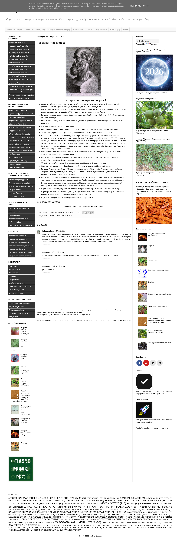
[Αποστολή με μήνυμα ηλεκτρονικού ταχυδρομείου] (83, 212)
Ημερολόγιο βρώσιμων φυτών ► (21, 114)
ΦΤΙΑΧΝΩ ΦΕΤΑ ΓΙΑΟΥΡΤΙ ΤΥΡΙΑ (82, 527)
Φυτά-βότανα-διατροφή (35, 30)
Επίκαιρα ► (13, 266)
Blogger (98, 536)
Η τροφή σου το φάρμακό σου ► (21, 137)
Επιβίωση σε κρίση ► (17, 283)
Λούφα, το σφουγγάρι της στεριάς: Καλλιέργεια (157, 331)
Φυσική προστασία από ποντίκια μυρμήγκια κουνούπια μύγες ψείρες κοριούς (20, 396)
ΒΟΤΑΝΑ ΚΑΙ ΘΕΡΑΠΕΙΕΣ (117, 500)
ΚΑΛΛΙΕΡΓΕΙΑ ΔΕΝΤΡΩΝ (47, 512)
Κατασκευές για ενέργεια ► (19, 242)
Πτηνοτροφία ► (15, 212)
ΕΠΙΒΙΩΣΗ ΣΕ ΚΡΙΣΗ (23, 507)
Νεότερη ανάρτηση (44, 320)
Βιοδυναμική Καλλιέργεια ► (19, 49)
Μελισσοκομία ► (15, 222)
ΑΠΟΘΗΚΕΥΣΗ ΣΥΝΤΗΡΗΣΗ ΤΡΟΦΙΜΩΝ (61, 498)
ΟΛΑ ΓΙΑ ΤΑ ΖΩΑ (66, 519)
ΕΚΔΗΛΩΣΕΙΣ (110, 503)
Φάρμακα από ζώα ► (17, 131)
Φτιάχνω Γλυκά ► (16, 193)
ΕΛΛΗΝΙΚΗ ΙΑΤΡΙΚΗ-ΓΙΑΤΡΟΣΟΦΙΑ (59, 216)
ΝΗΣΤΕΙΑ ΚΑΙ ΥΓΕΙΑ (152, 517)
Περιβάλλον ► (14, 279)
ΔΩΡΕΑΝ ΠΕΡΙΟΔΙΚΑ (71, 504)
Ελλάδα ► (13, 276)
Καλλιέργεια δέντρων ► (18, 76)
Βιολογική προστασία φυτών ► (21, 86)
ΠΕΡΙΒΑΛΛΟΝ (139, 519)
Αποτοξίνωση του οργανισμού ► (21, 151)
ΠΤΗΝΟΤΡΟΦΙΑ (18, 522)
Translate (153, 44)
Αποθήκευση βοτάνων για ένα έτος (152, 182)
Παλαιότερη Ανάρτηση (122, 320)
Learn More (135, 6)
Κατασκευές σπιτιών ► (17, 236)
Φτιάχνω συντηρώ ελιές (23, 357)
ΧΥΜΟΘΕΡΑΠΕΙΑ (36, 530)
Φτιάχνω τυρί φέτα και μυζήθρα (25, 421)
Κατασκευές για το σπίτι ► (19, 239)
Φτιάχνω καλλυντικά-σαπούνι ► (21, 256)
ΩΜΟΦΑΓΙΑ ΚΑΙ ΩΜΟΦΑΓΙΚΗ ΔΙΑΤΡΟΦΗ (63, 530)
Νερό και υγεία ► (15, 154)
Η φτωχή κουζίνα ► (16, 196)
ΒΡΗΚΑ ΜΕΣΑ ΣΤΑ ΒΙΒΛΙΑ (148, 500)
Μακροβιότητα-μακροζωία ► (20, 147)
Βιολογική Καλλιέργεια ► (18, 83)
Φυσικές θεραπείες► (17, 167)
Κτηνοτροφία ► (15, 215)
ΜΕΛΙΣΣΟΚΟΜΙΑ (117, 517)
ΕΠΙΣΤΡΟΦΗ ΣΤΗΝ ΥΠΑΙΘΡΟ (69, 507)
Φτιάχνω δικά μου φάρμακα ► (20, 127)
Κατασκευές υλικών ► (17, 249)
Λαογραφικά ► (14, 317)
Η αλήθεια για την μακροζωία (91, 206)
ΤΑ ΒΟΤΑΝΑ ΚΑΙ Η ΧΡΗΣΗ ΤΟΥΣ (75, 522)
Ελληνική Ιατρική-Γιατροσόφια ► (21, 134)
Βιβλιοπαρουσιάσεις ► (17, 310)
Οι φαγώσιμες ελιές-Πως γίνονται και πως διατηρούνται (25, 410)
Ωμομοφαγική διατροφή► (18, 161)
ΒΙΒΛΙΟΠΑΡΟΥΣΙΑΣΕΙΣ (130, 498)
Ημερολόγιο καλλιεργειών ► (19, 46)
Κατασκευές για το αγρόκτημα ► (21, 246)
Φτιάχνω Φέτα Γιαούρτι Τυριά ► (21, 186)
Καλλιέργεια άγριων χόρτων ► (20, 66)
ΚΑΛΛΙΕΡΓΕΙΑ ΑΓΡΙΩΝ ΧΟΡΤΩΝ (155, 510)
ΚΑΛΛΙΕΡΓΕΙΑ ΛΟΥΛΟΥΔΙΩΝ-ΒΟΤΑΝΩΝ (142, 512)
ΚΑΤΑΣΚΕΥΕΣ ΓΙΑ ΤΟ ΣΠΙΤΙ (157, 515)
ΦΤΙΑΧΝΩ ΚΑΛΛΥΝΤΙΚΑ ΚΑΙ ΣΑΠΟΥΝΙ (153, 525)
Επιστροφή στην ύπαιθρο (157, 306)
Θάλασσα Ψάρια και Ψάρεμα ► (21, 225)
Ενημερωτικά (101, 30)
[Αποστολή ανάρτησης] (79, 212)
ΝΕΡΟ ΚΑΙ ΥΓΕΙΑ (134, 517)
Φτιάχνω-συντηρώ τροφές (59, 30)
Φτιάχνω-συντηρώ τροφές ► (20, 183)
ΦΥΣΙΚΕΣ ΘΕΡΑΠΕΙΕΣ (157, 527)
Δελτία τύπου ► (15, 273)
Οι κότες (23, 443)
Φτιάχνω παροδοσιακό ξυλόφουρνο (25, 433)
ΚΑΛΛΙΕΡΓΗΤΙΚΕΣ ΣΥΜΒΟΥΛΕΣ (36, 514)
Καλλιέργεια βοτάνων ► (18, 69)
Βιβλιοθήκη (115, 30)
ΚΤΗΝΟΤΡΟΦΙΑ (58, 517)
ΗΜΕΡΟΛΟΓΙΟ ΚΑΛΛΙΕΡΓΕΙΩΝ (89, 509)
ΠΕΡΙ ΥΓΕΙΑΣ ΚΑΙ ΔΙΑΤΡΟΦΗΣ (113, 519)
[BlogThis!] (86, 212)
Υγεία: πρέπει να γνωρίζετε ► (20, 144)
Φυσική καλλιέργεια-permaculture (21, 95)
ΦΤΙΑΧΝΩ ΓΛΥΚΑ (126, 525)
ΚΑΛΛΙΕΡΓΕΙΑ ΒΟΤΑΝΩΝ (20, 512)
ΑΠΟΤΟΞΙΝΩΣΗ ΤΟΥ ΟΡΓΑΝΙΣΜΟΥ (101, 498)
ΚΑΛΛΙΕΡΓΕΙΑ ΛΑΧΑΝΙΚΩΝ (109, 512)
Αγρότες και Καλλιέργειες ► (19, 98)
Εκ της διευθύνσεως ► (17, 293)
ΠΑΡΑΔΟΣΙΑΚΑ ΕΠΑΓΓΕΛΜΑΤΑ (84, 519)
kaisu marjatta (48, 231)
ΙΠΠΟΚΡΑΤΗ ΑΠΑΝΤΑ (51, 202)
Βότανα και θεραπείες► (18, 124)
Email (125, 30)
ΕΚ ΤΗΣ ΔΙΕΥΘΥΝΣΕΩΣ (90, 504)
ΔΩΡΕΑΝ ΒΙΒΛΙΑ (51, 503)
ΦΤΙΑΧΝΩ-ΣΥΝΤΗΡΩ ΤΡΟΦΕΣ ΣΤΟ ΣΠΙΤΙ (122, 527)
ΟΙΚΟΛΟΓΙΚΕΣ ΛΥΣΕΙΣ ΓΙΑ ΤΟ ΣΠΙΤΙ (39, 519)
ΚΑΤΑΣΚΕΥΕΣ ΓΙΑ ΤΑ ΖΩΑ (93, 515)
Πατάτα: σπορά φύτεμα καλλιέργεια (24, 382)
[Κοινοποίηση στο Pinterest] (93, 212)
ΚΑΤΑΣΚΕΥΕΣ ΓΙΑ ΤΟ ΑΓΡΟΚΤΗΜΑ (124, 514)
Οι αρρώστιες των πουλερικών (159, 294)
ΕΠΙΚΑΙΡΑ (45, 506)
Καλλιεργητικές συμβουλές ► (20, 79)
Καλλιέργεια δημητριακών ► (19, 56)
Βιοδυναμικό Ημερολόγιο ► (19, 53)
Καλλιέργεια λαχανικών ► (18, 63)
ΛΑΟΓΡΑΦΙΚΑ (74, 517)
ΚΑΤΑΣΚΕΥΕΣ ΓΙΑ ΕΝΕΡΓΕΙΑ (67, 515)
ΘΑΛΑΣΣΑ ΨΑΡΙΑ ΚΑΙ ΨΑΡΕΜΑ (124, 510)
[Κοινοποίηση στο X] (88, 212)
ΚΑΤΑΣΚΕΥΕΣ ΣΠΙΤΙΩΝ (17, 517)
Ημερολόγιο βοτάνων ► (18, 117)
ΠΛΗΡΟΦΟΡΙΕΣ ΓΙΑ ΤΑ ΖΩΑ (161, 519)
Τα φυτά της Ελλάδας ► (18, 110)
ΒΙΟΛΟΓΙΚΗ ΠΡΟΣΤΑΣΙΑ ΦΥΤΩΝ (83, 500)
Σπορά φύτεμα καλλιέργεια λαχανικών (24, 370)
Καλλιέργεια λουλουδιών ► (19, 73)
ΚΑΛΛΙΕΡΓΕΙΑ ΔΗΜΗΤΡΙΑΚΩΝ (78, 512)
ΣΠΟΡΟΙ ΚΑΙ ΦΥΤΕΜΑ (39, 522)
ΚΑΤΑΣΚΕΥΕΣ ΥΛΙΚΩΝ (39, 517)
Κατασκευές (78, 30)
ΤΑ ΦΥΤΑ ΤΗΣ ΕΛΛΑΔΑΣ (147, 522)
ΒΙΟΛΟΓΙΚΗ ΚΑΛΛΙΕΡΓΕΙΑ (53, 501)
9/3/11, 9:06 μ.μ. (61, 231)
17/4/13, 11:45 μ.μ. (59, 266)
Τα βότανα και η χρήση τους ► (20, 120)
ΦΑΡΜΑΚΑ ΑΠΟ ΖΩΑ (71, 525)
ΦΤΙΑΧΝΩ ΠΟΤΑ (16, 527)
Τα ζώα (89, 30)
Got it (146, 6)
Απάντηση (46, 245)
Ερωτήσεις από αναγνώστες (158, 270)
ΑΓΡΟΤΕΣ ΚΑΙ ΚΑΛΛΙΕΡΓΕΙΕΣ (22, 498)
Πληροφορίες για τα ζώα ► (19, 208)
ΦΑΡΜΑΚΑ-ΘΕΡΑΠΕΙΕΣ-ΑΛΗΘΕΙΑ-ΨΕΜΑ (100, 525)
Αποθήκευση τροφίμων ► (19, 180)
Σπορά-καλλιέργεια (14, 30)
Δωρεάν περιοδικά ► (17, 307)
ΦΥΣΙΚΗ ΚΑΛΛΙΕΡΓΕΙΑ (17, 530)
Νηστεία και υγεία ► (16, 164)
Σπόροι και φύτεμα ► (17, 43)
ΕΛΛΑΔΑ (131, 503)
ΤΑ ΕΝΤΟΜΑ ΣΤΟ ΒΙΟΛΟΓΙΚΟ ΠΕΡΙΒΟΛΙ (118, 522)
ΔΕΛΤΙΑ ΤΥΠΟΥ (31, 503)
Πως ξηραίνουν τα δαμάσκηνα (159, 343)
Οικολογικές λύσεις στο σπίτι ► (21, 252)
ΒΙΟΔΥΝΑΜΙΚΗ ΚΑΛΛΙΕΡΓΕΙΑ (157, 498)
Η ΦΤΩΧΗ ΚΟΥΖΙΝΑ (146, 507)
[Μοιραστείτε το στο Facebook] (90, 212)
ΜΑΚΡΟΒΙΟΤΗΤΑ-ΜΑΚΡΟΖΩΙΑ (95, 517)
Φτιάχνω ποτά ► (15, 190)
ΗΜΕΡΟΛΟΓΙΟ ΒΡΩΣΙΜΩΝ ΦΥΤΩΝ (55, 510)
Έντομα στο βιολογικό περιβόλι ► (21, 91)
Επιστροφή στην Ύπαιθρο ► (20, 286)
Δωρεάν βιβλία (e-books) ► (19, 303)
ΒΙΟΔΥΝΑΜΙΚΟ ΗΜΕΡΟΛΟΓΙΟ (22, 500)
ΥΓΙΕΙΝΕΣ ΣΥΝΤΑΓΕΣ (50, 525)
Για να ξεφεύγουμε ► (17, 290)
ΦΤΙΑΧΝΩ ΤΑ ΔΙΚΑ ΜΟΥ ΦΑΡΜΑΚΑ (45, 527)
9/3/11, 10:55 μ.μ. (58, 252)
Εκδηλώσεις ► (14, 269)
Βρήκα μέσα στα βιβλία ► (18, 313)
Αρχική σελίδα (82, 320)
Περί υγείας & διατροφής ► (19, 141)
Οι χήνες (151, 246)
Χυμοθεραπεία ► (15, 157)
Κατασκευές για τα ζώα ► (18, 219)
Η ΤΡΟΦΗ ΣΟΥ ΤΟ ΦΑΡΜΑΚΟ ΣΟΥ (108, 506)
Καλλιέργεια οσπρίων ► (18, 59)
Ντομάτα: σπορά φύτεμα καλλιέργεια (24, 331)
